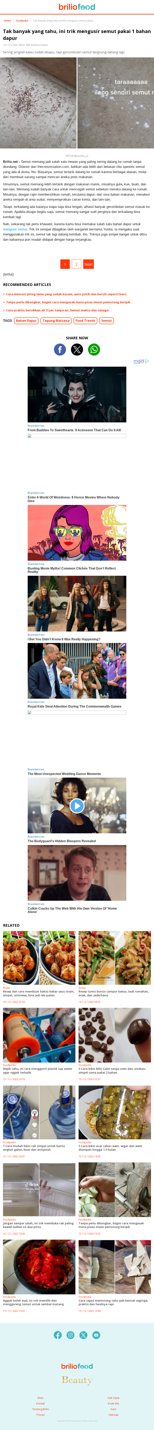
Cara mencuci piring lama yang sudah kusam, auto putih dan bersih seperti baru (66, 294)
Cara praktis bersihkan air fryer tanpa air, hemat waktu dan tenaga (57, 310)
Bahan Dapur (26, 320)
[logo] (77, 1358)
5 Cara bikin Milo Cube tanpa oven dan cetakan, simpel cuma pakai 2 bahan (112, 1070)
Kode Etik (113, 1403)
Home (7, 20)
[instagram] (71, 1334)
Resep (6, 987)
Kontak (40, 1403)
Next (88, 264)
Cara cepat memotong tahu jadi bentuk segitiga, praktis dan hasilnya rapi (113, 1302)
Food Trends (85, 320)
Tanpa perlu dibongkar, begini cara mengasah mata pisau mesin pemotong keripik (68, 302)
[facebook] (58, 1334)
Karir (114, 1409)
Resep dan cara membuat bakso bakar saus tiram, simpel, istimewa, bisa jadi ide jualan (38, 993)
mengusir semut (15, 229)
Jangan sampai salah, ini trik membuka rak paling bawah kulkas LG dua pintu (38, 1225)
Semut (106, 320)
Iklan (41, 1398)
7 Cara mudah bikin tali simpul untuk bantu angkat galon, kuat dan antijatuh (34, 1147)
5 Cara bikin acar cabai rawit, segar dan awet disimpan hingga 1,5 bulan (110, 1147)
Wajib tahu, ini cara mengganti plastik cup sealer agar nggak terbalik (37, 1070)
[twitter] (83, 1334)
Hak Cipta (113, 1398)
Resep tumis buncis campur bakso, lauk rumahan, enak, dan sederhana (114, 993)
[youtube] (96, 1334)
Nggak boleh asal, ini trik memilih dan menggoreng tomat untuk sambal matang (33, 1302)
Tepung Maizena (56, 320)
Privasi (40, 1415)
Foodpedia (22, 20)
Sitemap (113, 1415)
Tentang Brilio (40, 1409)
